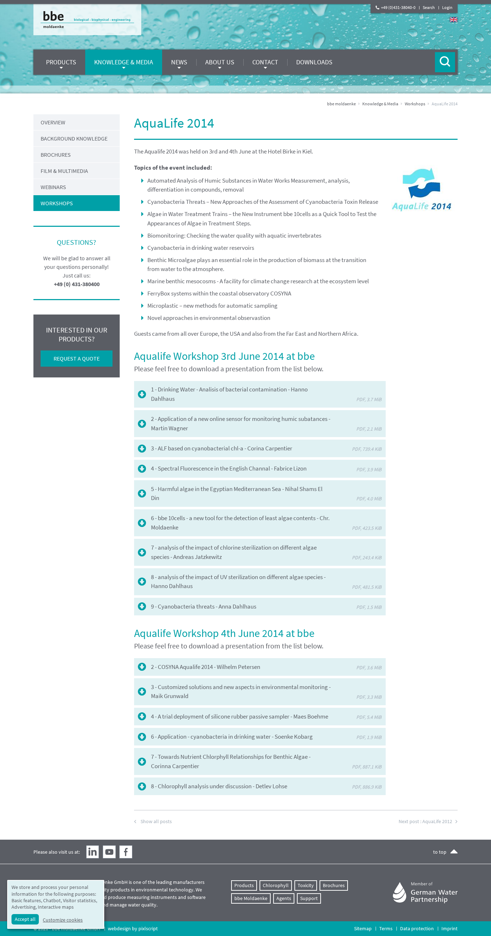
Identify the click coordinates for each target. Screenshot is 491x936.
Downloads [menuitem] (314, 62)
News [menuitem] (179, 62)
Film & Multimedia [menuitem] (64, 170)
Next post (425, 821)
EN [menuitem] (454, 19)
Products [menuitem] (61, 62)
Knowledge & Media (380, 103)
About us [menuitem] (219, 62)
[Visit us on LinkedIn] (92, 851)
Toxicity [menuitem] (306, 885)
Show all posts (156, 821)
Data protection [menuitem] (417, 928)
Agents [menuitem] (283, 898)
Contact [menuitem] (265, 62)
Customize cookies (63, 920)
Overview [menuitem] (53, 122)
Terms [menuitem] (386, 928)
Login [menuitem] (447, 7)
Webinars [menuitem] (53, 187)
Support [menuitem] (309, 898)
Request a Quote (77, 358)
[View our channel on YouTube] (109, 851)
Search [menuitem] (429, 7)
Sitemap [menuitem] (363, 928)
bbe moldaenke (341, 103)
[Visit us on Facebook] (125, 851)
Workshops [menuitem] (57, 203)
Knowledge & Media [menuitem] (123, 62)
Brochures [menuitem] (56, 154)
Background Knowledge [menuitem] (74, 138)
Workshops (415, 103)
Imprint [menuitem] (449, 928)
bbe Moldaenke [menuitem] (250, 898)
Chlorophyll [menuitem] (276, 885)
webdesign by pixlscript (133, 928)
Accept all (25, 919)
